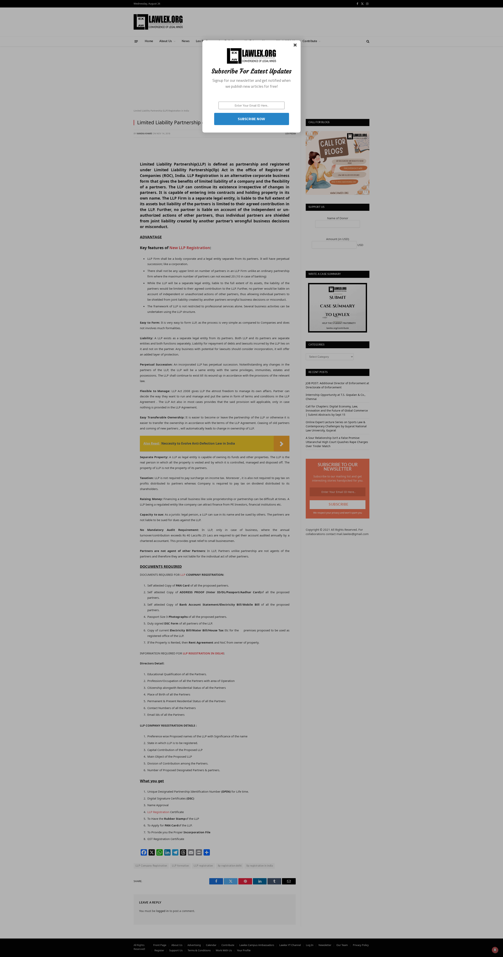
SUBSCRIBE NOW (251, 119)
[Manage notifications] (495, 950)
